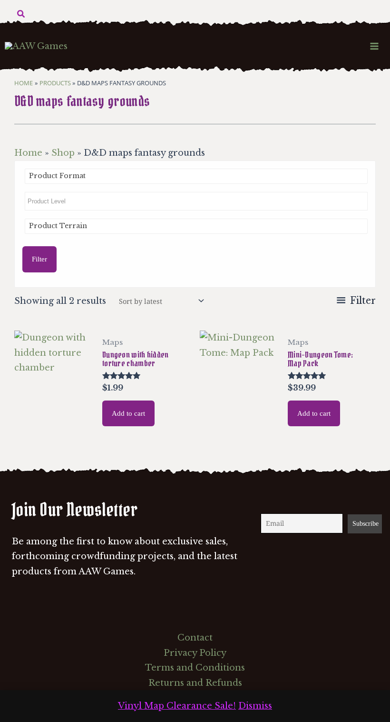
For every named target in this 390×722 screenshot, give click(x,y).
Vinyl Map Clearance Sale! (177, 706)
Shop (63, 153)
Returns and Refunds (195, 683)
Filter (39, 259)
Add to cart (128, 413)
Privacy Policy (195, 653)
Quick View (53, 426)
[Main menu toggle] (374, 46)
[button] (21, 14)
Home (28, 153)
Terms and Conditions (195, 667)
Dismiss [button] (255, 706)
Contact (195, 637)
